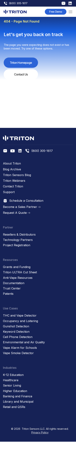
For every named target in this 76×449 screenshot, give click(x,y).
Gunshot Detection (16, 326)
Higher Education (15, 391)
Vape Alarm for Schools (20, 348)
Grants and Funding (16, 267)
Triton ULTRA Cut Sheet (20, 272)
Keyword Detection (16, 331)
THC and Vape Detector (20, 315)
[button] (70, 12)
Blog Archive (12, 169)
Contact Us (21, 74)
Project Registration (16, 245)
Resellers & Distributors (19, 234)
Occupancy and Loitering (20, 321)
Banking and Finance (17, 396)
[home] (15, 12)
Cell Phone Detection (17, 337)
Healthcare (10, 380)
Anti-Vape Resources (17, 278)
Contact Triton (13, 186)
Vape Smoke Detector (18, 353)
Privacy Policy (40, 432)
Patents (8, 293)
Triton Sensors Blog (17, 175)
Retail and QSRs (14, 407)
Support (9, 192)
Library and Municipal (18, 401)
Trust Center (12, 288)
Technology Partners (18, 240)
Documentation (13, 283)
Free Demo (55, 11)
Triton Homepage (21, 62)
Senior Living (12, 385)
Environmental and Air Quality (24, 342)
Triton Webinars (14, 180)
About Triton (12, 163)
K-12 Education (13, 375)
